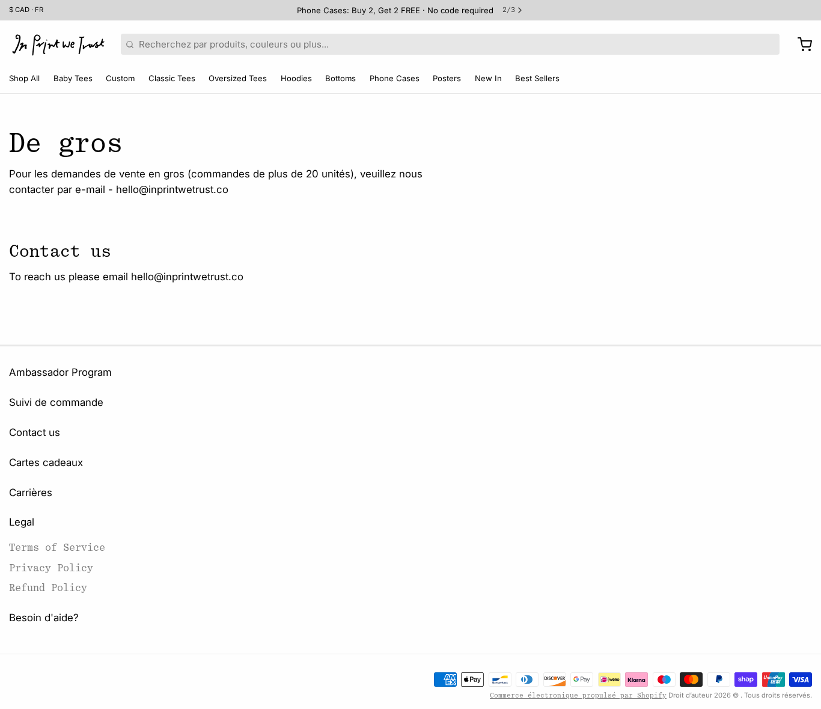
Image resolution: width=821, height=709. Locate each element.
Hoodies (296, 78)
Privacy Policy (51, 568)
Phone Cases (395, 78)
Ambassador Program (60, 372)
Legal (21, 522)
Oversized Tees (238, 78)
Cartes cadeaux (46, 462)
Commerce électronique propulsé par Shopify (578, 695)
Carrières (30, 492)
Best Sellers (537, 78)
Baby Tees (73, 78)
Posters (447, 78)
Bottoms (340, 78)
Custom (120, 78)
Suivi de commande (56, 402)
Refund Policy (48, 588)
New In (488, 78)
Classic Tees (171, 78)
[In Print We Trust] (58, 44)
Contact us (34, 432)
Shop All (24, 78)
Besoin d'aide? (44, 618)
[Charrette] (800, 44)
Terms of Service (57, 547)
